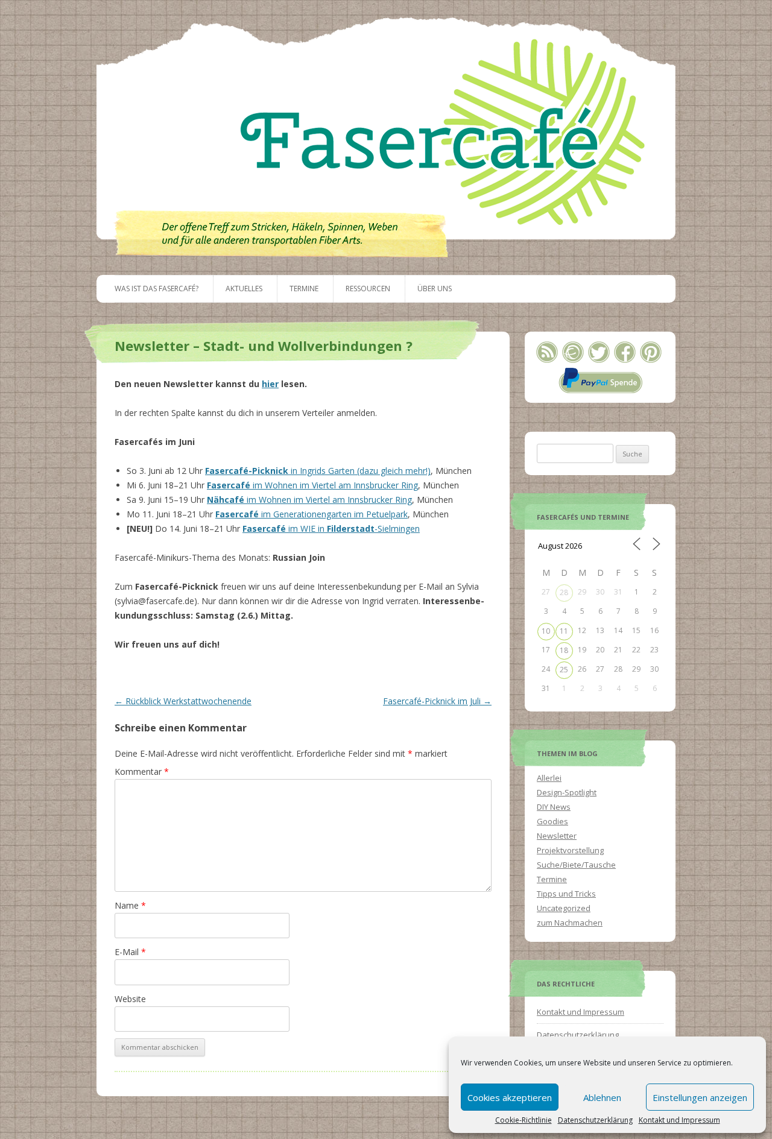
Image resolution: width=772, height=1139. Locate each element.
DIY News (554, 806)
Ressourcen (368, 288)
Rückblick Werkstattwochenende (183, 701)
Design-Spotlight (566, 792)
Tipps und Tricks (566, 893)
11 (564, 631)
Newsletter (557, 835)
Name (130, 905)
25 (564, 669)
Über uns (434, 288)
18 (564, 650)
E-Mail (130, 952)
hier (270, 384)
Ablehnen (602, 1097)
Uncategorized (563, 908)
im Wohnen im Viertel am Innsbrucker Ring (312, 485)
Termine (304, 288)
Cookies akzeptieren (509, 1097)
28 (564, 592)
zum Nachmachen (570, 922)
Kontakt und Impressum (679, 1120)
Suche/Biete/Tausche (576, 864)
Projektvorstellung (570, 850)
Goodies (552, 821)
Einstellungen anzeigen (700, 1097)
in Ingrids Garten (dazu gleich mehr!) (318, 470)
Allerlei (549, 777)
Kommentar (142, 771)
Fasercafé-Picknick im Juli (437, 701)
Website (130, 999)
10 (546, 631)
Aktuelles (244, 288)
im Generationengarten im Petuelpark (311, 514)
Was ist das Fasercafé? (156, 288)
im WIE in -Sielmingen (331, 528)
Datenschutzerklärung (595, 1120)
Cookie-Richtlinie (523, 1120)
